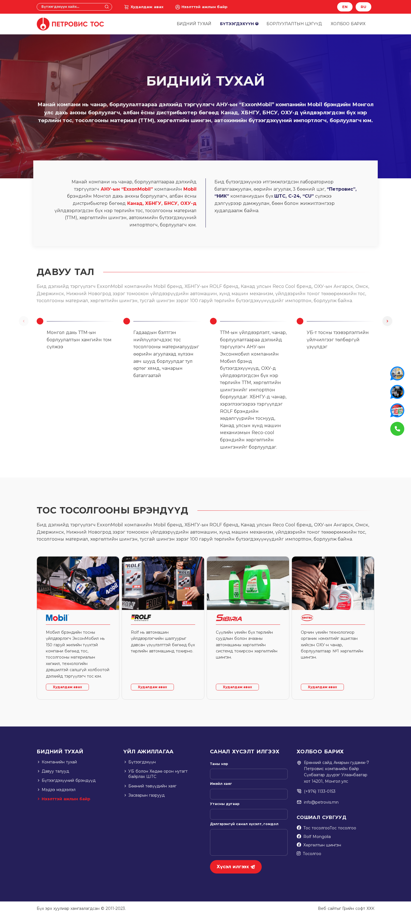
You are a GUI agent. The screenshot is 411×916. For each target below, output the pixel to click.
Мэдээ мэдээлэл (58, 789)
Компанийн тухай (59, 761)
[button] (387, 321)
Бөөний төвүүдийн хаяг (152, 786)
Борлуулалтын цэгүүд (294, 23)
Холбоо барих (348, 23)
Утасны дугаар (225, 804)
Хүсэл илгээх (233, 866)
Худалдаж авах (147, 6)
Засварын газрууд (146, 795)
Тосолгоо (312, 853)
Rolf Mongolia (317, 836)
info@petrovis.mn (321, 802)
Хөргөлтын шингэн (322, 845)
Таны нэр (219, 764)
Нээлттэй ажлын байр (204, 6)
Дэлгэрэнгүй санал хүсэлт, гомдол (244, 824)
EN (345, 6)
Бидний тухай (194, 23)
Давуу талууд (55, 771)
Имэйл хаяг (221, 784)
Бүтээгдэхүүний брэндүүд (69, 780)
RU (363, 6)
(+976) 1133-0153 (320, 791)
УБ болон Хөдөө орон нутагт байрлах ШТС (158, 774)
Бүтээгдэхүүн (237, 23)
